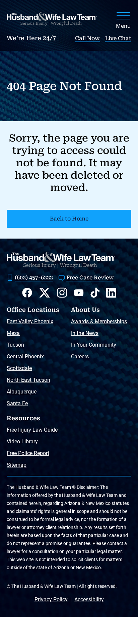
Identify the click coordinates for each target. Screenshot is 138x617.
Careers (80, 356)
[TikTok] (94, 292)
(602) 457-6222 (34, 277)
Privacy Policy (51, 599)
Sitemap (16, 465)
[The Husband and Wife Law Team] (52, 19)
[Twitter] (44, 293)
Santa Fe (17, 403)
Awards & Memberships (99, 321)
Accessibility (89, 599)
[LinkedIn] (111, 292)
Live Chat (118, 38)
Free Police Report (28, 453)
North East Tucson (28, 380)
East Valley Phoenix (30, 321)
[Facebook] (27, 292)
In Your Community (93, 345)
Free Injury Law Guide (32, 430)
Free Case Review (90, 277)
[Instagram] (62, 292)
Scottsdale (19, 368)
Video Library (22, 441)
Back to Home (69, 218)
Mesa (13, 333)
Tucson (15, 345)
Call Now (87, 38)
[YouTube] (79, 292)
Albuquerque (22, 391)
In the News (84, 333)
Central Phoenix (25, 356)
